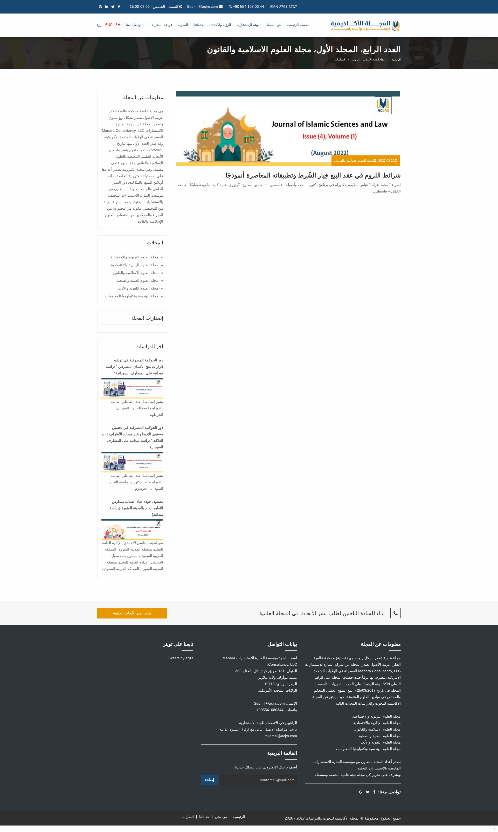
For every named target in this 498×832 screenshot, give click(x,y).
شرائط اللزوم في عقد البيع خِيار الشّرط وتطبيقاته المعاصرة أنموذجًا (313, 175)
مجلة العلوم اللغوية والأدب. (137, 288)
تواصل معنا (134, 25)
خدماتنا (199, 25)
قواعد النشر (163, 25)
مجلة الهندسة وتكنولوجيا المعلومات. (131, 296)
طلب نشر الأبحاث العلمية (132, 613)
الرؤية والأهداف (220, 25)
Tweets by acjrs (180, 658)
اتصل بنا (188, 817)
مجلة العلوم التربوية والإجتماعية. (133, 257)
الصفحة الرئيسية (298, 25)
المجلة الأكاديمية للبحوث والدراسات (332, 818)
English (112, 25)
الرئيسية (396, 59)
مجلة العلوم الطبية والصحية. (137, 280)
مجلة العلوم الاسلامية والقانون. (368, 59)
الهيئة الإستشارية (249, 25)
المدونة (183, 25)
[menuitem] (298, 25)
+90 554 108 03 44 (248, 6)
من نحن (221, 817)
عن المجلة (273, 25)
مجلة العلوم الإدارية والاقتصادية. (134, 265)
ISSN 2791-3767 (283, 7)
